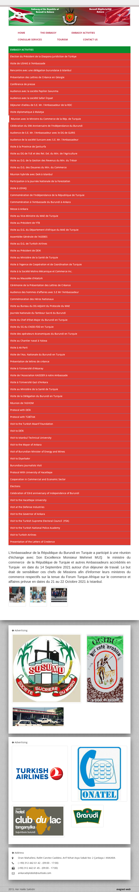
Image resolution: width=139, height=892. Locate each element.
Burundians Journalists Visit (26, 465)
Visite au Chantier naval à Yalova (28, 340)
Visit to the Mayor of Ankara (26, 444)
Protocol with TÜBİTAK (22, 416)
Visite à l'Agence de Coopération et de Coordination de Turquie (46, 264)
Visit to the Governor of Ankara (27, 513)
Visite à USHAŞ (18, 188)
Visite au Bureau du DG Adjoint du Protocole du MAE (40, 306)
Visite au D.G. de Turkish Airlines (28, 243)
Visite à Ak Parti (19, 347)
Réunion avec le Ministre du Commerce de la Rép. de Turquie (46, 118)
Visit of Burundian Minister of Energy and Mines (37, 451)
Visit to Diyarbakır (20, 458)
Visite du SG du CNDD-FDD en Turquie (32, 326)
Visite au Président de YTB (25, 222)
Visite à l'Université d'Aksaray (26, 368)
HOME (21, 32)
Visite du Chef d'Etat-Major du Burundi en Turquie (38, 319)
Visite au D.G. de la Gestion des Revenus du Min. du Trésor (43, 160)
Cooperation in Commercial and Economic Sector (38, 479)
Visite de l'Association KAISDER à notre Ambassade (39, 375)
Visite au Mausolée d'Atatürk (26, 278)
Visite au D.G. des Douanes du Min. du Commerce (38, 167)
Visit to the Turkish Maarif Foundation (31, 423)
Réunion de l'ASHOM (22, 403)
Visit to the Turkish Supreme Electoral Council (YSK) (39, 520)
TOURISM (62, 39)
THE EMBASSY (48, 32)
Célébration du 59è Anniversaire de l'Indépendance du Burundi (46, 125)
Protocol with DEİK (20, 410)
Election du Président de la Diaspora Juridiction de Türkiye (43, 56)
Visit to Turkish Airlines (23, 534)
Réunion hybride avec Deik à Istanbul (31, 174)
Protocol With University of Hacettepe (31, 472)
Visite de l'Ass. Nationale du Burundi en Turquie (37, 354)
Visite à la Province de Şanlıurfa (28, 146)
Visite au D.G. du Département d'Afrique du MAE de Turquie (44, 229)
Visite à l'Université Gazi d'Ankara (29, 382)
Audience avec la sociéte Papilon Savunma (34, 91)
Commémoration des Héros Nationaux (32, 299)
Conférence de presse (22, 84)
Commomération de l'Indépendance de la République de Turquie (47, 195)
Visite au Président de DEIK (25, 250)
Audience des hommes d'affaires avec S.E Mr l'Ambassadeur (44, 292)
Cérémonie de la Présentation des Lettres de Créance (40, 285)
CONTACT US (90, 39)
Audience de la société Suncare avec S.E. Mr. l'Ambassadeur (44, 139)
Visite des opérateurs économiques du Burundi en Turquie (43, 333)
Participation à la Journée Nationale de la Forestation (40, 181)
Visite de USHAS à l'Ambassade (27, 63)
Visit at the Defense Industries (27, 507)
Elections (15, 486)
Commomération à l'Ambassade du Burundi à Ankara (40, 202)
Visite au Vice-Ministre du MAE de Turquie (34, 215)
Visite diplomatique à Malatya (27, 111)
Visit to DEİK (17, 430)
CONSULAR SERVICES (30, 39)
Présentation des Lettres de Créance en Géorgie (37, 77)
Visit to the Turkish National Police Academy (35, 527)
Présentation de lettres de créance (29, 361)
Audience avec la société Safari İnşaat (31, 98)
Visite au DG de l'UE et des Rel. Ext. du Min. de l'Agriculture (43, 153)
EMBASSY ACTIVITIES (83, 32)
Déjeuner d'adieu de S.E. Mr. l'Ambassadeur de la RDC (41, 105)
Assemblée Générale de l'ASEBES (28, 236)
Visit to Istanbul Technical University (30, 437)
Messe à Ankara (19, 208)
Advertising (20, 630)
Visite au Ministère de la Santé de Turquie (34, 257)
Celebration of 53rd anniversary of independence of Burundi (44, 493)
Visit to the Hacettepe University (28, 500)
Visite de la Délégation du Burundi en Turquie (36, 396)
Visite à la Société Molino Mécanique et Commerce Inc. (41, 271)
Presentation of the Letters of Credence (32, 541)
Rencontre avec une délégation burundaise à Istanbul (40, 70)
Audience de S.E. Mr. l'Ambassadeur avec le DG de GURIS (42, 132)
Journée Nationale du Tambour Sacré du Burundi (38, 312)
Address (19, 852)
